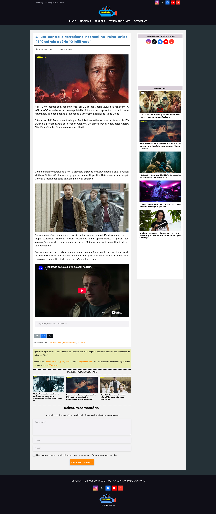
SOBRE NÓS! (76, 481)
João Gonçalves (45, 49)
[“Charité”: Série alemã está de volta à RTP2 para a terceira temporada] (115, 388)
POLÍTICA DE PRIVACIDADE (120, 481)
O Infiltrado (52, 343)
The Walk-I (81, 343)
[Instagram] (157, 2)
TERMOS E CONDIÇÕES (95, 481)
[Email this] (37, 336)
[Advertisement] (82, 149)
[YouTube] (173, 2)
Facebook (49, 361)
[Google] (178, 2)
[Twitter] (162, 2)
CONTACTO (140, 481)
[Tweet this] (50, 336)
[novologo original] (108, 11)
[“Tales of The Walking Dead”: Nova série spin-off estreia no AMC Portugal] (160, 104)
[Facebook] (168, 2)
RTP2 (60, 343)
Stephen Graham (69, 343)
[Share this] (43, 336)
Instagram (59, 361)
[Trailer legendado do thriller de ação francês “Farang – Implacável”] (160, 193)
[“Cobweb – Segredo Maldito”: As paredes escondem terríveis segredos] (160, 165)
